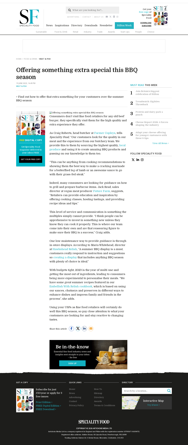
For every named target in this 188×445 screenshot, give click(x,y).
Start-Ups (125, 31)
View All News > (160, 143)
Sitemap (98, 393)
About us (98, 17)
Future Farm (101, 191)
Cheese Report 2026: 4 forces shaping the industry (152, 123)
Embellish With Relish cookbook (70, 286)
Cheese (150, 31)
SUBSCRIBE (146, 25)
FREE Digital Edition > (48, 406)
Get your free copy (31, 159)
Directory (76, 25)
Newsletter (106, 25)
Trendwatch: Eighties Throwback (148, 103)
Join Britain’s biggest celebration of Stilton (147, 92)
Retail (75, 31)
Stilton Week (124, 25)
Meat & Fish (21, 86)
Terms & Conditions (104, 405)
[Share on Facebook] (71, 328)
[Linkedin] (114, 17)
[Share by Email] (90, 328)
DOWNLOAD (145, 23)
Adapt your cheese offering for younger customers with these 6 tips (151, 135)
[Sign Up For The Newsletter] (107, 17)
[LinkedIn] (137, 160)
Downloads (91, 25)
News (49, 25)
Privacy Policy (76, 405)
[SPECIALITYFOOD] (32, 27)
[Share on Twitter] (77, 328)
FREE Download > (46, 409)
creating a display (65, 257)
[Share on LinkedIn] (84, 328)
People (138, 31)
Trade (100, 31)
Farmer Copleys (104, 133)
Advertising (73, 17)
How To (98, 389)
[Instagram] (117, 17)
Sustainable (41, 31)
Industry (87, 31)
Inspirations (62, 25)
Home (18, 59)
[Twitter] (110, 17)
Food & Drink (60, 31)
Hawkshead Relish (65, 249)
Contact (86, 17)
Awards (111, 31)
